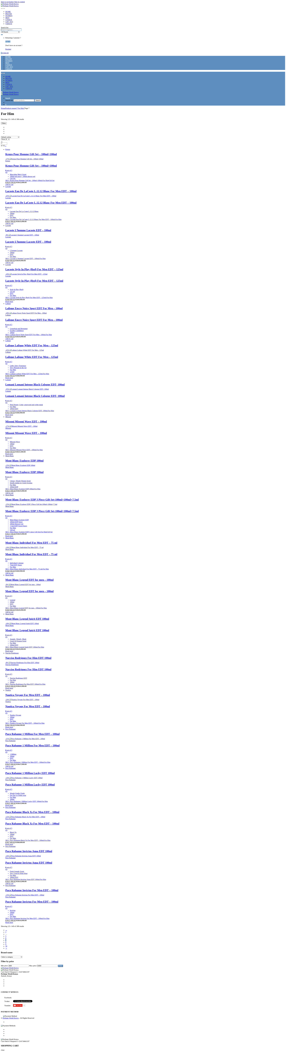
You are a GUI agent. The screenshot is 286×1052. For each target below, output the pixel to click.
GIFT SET (9, 22)
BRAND (8, 14)
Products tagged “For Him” (15, 108)
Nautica (8, 690)
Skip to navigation (7, 2)
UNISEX (8, 20)
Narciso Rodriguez (12, 653)
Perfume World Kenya (11, 1018)
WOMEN (8, 16)
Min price (4, 966)
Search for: (5, 27)
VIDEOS (8, 24)
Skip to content (19, 2)
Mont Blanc (9, 456)
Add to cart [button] (9, 184)
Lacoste (8, 186)
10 (6, 946)
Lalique (8, 304)
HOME (8, 12)
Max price (32, 966)
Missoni (8, 417)
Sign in (7, 42)
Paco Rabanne (10, 729)
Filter (60, 966)
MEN (7, 18)
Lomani (8, 380)
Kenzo (7, 149)
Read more (9, 302)
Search (7, 98)
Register (8, 49)
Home (3, 108)
